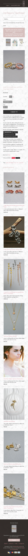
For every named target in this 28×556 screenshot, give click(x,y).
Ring (9, 154)
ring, (15, 162)
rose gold (21, 162)
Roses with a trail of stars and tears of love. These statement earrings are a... (13, 296)
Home (4, 22)
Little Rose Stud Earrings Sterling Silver (12, 464)
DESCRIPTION (8, 132)
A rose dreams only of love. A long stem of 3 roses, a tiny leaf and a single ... (13, 511)
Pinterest (16, 2)
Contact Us (21, 543)
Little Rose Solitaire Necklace (10, 336)
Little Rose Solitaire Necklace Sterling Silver (13, 378)
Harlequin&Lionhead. (17, 546)
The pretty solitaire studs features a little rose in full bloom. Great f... (14, 424)
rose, (17, 162)
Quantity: (5, 96)
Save (14, 157)
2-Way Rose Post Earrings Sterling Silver (13, 249)
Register (14, 540)
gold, (7, 162)
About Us (11, 543)
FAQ (16, 543)
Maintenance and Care (9, 134)
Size (4, 104)
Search (23, 3)
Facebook (11, 2)
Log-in (7, 5)
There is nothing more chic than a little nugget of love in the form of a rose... (14, 339)
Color (4, 99)
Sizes (15, 132)
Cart (15, 5)
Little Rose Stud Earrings (9, 421)
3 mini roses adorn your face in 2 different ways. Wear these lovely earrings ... (13, 209)
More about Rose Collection (10, 136)
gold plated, (11, 162)
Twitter (14, 2)
